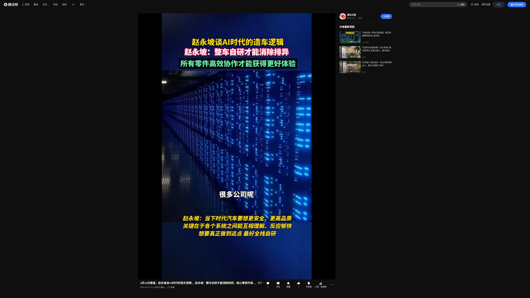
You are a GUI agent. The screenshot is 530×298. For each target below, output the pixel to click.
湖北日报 (351, 15)
